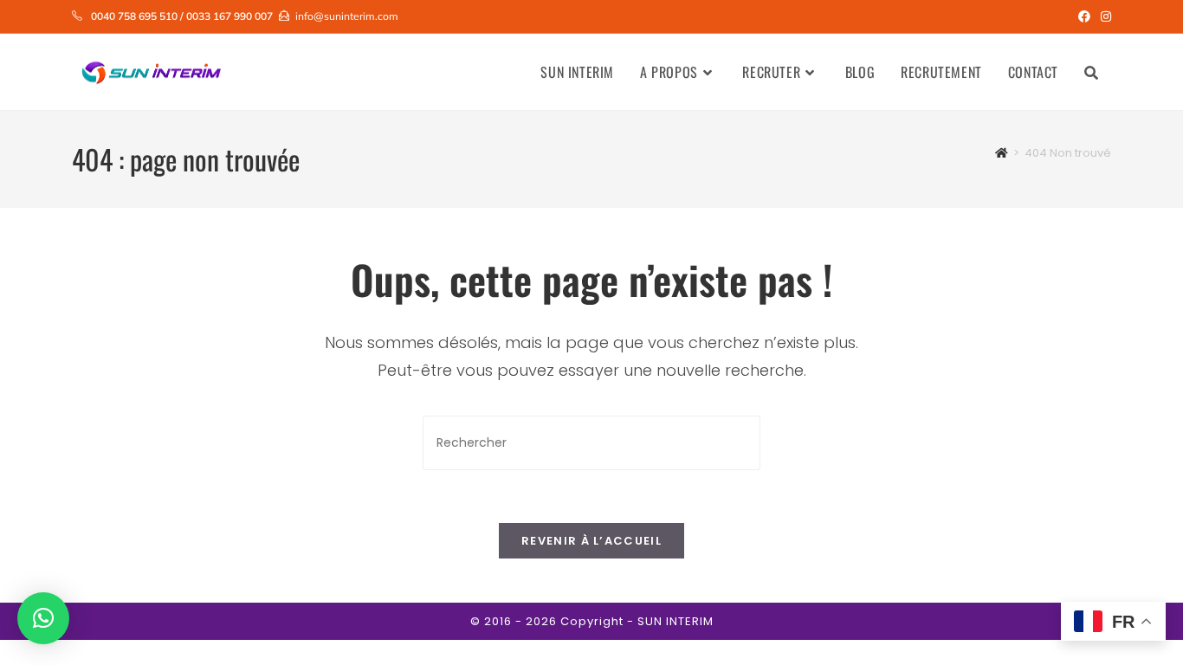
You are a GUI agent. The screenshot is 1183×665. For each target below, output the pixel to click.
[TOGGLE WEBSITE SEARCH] (1091, 72)
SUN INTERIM (675, 621)
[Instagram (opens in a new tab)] (1103, 16)
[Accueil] (1001, 153)
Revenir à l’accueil (591, 541)
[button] (43, 618)
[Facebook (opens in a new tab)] (1084, 16)
